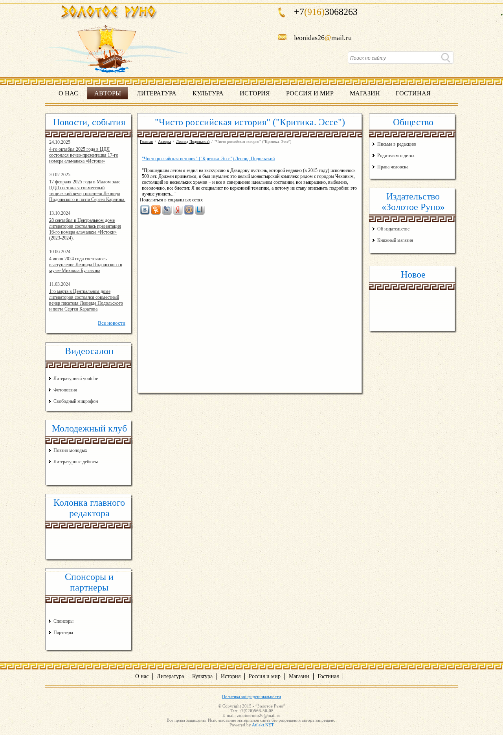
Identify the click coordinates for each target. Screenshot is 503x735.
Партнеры (63, 632)
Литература (156, 93)
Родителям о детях (396, 155)
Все (111, 323)
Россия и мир (310, 93)
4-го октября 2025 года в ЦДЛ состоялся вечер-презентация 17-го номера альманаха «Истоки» (83, 155)
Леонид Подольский (192, 141)
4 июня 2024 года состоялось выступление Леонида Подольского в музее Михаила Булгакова (85, 264)
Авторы (107, 93)
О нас (68, 93)
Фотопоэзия (65, 390)
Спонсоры (63, 621)
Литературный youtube (75, 378)
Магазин (365, 93)
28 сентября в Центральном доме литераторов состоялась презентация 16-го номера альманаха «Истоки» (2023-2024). (85, 229)
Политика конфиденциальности (251, 696)
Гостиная (413, 93)
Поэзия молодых (70, 450)
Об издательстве (393, 229)
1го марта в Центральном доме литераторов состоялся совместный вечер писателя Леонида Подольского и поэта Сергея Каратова (86, 300)
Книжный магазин (395, 240)
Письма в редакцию (396, 144)
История (255, 93)
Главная (146, 141)
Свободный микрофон (75, 401)
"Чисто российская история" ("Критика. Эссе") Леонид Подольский (208, 158)
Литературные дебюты (75, 461)
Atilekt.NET (263, 724)
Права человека (392, 167)
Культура (208, 93)
